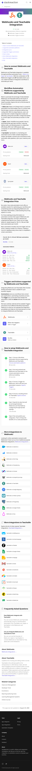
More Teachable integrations (10, 58)
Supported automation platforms (11, 47)
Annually (11, 242)
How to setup (6, 54)
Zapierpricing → (11, 266)
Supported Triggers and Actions (11, 52)
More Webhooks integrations (10, 56)
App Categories (5, 721)
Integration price (7, 50)
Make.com (26, 74)
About (3, 736)
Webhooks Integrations (22, 442)
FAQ (4, 60)
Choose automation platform (17, 363)
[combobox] (18, 317)
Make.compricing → (12, 252)
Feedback (4, 742)
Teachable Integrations (16, 528)
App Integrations (6, 724)
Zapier (3, 76)
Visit (26, 146)
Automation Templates (7, 727)
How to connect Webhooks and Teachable (13, 45)
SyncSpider (10, 76)
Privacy (19, 721)
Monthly (5, 242)
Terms (18, 724)
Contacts (4, 739)
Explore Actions (21, 395)
